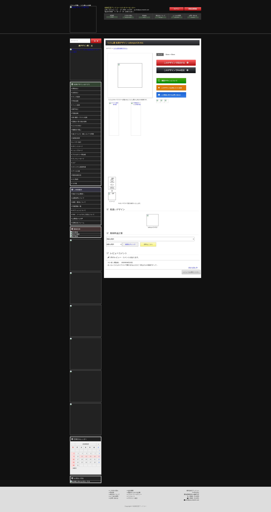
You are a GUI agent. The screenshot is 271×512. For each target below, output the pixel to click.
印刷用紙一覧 (76, 206)
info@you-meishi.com (142, 10)
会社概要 (130, 490)
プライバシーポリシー (135, 494)
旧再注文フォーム (78, 223)
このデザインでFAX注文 (175, 70)
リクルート (131, 496)
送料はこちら (148, 244)
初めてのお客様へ (78, 194)
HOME (112, 16)
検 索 (96, 41)
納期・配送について (79, 202)
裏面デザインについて (168, 81)
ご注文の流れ (128, 16)
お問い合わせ (193, 16)
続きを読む (192, 268)
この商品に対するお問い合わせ (170, 95)
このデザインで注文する (175, 63)
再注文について (160, 16)
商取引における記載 (134, 492)
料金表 (144, 16)
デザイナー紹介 (133, 498)
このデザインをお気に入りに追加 (171, 88)
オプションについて (79, 210)
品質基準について (78, 198)
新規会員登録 (193, 9)
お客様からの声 (77, 218)
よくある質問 (177, 16)
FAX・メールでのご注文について (83, 214)
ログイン (176, 9)
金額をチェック (130, 244)
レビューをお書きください (191, 272)
